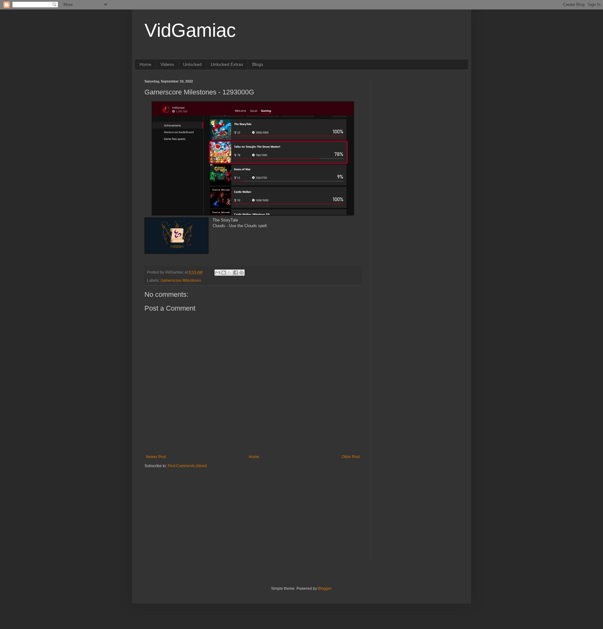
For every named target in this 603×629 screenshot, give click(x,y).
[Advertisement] (183, 507)
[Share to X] (229, 272)
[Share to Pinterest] (241, 272)
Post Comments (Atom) (187, 466)
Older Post (351, 457)
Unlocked (192, 64)
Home (145, 64)
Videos (167, 64)
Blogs (257, 64)
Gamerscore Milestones (180, 280)
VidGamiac (190, 30)
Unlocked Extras (227, 64)
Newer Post (156, 457)
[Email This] (218, 272)
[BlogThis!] (223, 272)
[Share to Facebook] (235, 272)
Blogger (324, 588)
